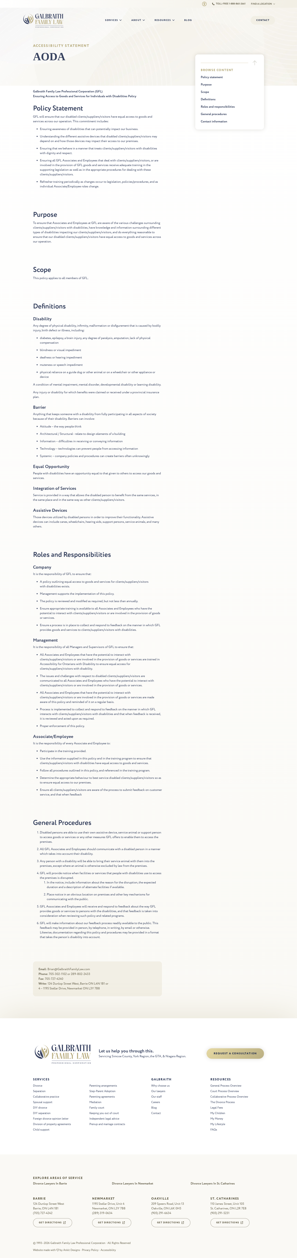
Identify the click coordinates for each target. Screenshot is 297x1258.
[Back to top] (254, 63)
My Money (216, 1119)
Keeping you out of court (104, 1113)
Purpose (206, 84)
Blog (188, 20)
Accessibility (108, 1250)
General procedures (214, 114)
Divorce (37, 1086)
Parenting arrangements (103, 1086)
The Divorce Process (222, 1102)
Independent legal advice (104, 1119)
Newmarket (103, 1199)
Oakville (160, 1199)
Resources (163, 20)
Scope (205, 92)
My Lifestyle (217, 1124)
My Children (217, 1113)
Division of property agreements (52, 1124)
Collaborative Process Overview (229, 1097)
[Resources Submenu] (174, 20)
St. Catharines (224, 1199)
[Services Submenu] (121, 20)
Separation (39, 1091)
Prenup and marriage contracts (107, 1124)
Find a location (261, 4)
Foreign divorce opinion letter (50, 1119)
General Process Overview (225, 1086)
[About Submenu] (144, 20)
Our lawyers (158, 1091)
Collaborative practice (46, 1097)
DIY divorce (40, 1108)
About (136, 20)
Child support (41, 1130)
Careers (155, 1102)
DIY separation (42, 1113)
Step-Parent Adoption (102, 1091)
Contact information (214, 121)
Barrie (39, 1199)
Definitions (208, 99)
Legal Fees (216, 1108)
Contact (156, 1113)
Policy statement (212, 77)
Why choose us (160, 1086)
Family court (96, 1108)
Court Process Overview (224, 1091)
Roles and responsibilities (218, 107)
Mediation (95, 1102)
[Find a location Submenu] (273, 4)
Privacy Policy (90, 1250)
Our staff (156, 1097)
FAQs (213, 1130)
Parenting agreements (102, 1097)
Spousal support (42, 1102)
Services (111, 20)
